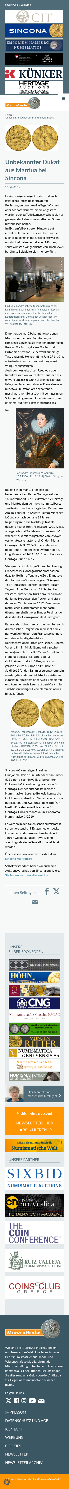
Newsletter (16, 1454)
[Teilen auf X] (56, 894)
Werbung (14, 1437)
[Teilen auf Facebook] (47, 894)
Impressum (15, 1412)
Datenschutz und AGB (26, 1420)
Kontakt (13, 1429)
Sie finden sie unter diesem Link (26, 875)
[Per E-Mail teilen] (35, 904)
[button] (7, 1482)
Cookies (13, 1446)
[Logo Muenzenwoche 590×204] (22, 103)
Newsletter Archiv (24, 1462)
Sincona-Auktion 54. (19, 858)
